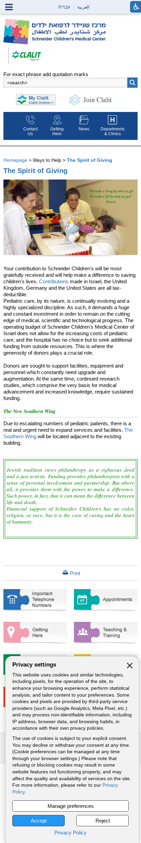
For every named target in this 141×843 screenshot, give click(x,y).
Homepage (15, 160)
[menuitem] (30, 126)
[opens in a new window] (24, 55)
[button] (132, 82)
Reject (102, 821)
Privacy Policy (70, 832)
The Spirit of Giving (89, 160)
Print (75, 573)
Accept (39, 821)
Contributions (53, 281)
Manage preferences (71, 806)
